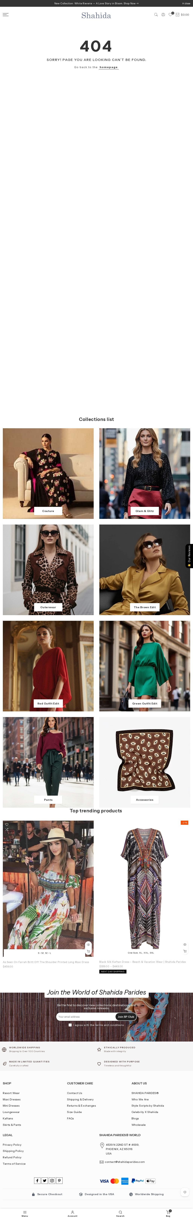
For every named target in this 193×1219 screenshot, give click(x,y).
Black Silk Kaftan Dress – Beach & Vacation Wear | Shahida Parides (142, 961)
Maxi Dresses (11, 1099)
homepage (109, 67)
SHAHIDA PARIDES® (145, 1093)
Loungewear (11, 1112)
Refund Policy (12, 1157)
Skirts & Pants (12, 1125)
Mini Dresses (11, 1105)
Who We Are (140, 1099)
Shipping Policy (13, 1151)
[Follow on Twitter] (44, 1180)
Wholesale (139, 1125)
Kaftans (8, 1118)
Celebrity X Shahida (145, 1112)
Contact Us (74, 1093)
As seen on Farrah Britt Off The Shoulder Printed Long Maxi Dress (46, 962)
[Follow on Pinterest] (59, 1180)
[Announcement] (96, 3)
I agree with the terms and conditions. (99, 1025)
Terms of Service (14, 1163)
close (8, 3)
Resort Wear (11, 1093)
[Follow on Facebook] (37, 1180)
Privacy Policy (12, 1144)
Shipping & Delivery (80, 1099)
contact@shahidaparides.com (125, 1162)
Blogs (135, 1118)
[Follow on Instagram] (52, 1180)
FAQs (70, 1118)
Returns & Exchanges (81, 1105)
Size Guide (74, 1112)
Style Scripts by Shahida (148, 1105)
